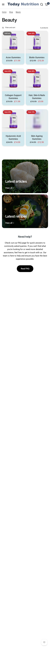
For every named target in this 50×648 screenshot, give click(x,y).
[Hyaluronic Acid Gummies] (13, 120)
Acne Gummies (13, 57)
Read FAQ (25, 268)
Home (4, 12)
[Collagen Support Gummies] (13, 79)
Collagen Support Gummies (13, 97)
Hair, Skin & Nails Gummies (37, 97)
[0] (46, 4)
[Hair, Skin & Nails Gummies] (37, 79)
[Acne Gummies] (13, 42)
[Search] (41, 4)
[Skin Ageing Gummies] (37, 120)
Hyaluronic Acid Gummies (13, 137)
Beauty (18, 12)
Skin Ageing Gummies (37, 137)
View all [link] (8, 188)
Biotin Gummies (36, 57)
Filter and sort (10, 28)
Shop (11, 12)
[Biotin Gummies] (37, 42)
